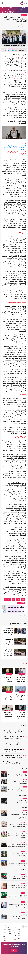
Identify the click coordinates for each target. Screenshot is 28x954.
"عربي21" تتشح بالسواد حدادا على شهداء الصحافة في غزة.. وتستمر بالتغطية (17, 813)
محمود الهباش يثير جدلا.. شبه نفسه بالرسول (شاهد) (19, 782)
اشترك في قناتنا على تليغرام (15, 611)
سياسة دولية (11, 9)
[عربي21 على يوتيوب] (10, 12)
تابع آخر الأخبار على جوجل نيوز (16, 607)
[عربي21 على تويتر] (13, 12)
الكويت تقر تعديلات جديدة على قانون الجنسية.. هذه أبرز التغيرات (17, 877)
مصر (5, 938)
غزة (5, 59)
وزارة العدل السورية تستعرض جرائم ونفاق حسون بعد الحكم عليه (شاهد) (21, 715)
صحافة (19, 935)
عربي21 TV (8, 927)
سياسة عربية (17, 7)
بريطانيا (4, 936)
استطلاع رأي (14, 938)
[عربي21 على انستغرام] (7, 12)
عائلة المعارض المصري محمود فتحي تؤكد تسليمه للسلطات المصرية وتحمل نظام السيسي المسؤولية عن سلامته (8, 678)
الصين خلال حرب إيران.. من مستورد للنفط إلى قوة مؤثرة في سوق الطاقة (12, 750)
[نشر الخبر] (5, 50)
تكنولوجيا (9, 931)
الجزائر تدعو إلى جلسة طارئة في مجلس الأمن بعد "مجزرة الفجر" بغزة (8, 652)
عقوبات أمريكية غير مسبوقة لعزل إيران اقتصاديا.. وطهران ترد (16, 854)
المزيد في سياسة (22, 664)
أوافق (14, 950)
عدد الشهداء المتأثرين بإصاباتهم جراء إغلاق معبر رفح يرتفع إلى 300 (17, 790)
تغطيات (19, 929)
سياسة (24, 7)
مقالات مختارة (14, 933)
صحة (10, 933)
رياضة (19, 933)
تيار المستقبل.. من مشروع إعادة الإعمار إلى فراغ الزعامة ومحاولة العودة (11, 756)
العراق (5, 931)
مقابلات (11, 7)
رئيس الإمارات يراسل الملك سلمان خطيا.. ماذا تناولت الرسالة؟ (17, 825)
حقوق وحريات (4, 7)
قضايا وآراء (14, 930)
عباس (19, 57)
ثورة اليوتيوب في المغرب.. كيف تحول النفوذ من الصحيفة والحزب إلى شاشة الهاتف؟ (16, 835)
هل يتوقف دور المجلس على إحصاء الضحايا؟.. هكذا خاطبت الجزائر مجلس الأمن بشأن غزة (8, 642)
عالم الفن (9, 929)
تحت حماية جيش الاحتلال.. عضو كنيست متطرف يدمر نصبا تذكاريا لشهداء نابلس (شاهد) (20, 697)
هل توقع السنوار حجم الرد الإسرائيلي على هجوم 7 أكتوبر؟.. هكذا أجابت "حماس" (16, 906)
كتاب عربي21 (14, 928)
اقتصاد (19, 931)
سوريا (5, 934)
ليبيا (5, 932)
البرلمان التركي (20, 602)
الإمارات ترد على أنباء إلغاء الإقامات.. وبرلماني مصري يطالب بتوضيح (16, 886)
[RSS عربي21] (2, 12)
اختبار (17, 9)
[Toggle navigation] (7, 3)
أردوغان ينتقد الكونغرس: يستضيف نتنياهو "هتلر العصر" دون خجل (17, 775)
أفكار (15, 936)
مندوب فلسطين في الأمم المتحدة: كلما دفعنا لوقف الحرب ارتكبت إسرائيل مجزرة (13, 147)
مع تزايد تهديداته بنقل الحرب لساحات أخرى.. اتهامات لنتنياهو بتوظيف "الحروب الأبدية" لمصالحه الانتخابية (12, 737)
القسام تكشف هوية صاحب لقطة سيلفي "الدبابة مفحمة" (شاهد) (8, 697)
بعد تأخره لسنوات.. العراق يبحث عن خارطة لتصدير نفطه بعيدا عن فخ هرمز (12, 731)
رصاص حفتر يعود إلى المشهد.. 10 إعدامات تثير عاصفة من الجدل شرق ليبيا (16, 864)
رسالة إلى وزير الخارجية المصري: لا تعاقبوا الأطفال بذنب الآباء (13, 743)
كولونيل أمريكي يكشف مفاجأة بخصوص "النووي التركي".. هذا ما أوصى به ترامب (17, 917)
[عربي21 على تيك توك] (5, 12)
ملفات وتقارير (22, 9)
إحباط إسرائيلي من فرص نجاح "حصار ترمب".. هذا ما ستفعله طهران (12, 762)
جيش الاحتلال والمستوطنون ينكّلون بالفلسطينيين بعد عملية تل (19, 801)
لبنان (5, 940)
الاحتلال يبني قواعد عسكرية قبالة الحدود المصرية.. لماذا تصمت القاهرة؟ (16, 845)
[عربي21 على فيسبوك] (15, 12)
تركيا (16, 236)
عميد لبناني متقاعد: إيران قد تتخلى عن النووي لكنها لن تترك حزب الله (20, 678)
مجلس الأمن (15, 78)
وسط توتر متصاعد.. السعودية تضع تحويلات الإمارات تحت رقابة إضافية (17, 896)
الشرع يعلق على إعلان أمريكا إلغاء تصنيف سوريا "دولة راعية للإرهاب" (8, 715)
